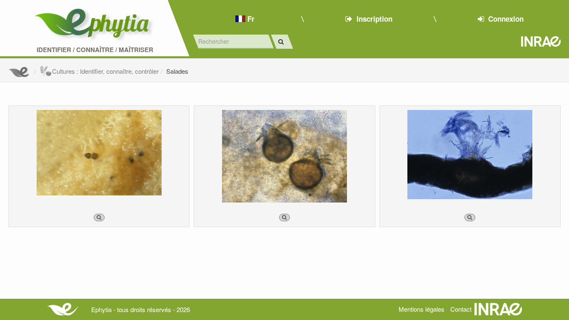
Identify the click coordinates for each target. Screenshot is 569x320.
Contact (461, 309)
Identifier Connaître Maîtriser (95, 49)
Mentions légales (421, 309)
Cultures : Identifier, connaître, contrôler (105, 71)
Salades (177, 71)
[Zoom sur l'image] (99, 217)
